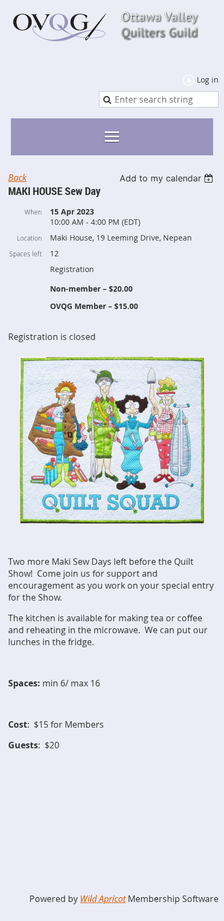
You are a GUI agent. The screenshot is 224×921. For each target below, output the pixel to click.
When (33, 211)
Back (17, 178)
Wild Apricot (103, 899)
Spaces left (25, 253)
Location (29, 238)
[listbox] (168, 178)
